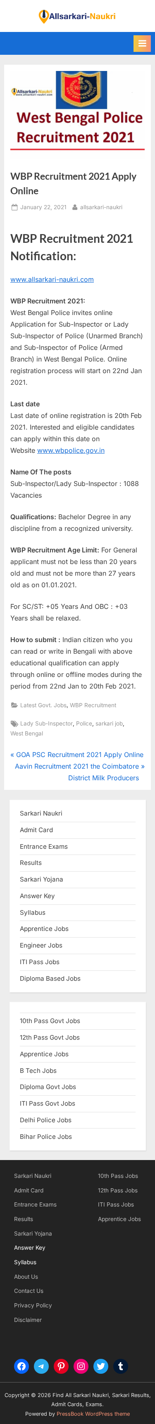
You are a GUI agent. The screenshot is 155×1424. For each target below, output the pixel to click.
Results (23, 1219)
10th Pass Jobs (118, 1175)
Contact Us (28, 1290)
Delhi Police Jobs (46, 1120)
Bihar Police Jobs (46, 1137)
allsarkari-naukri (101, 206)
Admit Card (28, 1190)
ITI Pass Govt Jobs (47, 1103)
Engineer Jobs (41, 945)
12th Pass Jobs (118, 1190)
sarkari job (109, 723)
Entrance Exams (35, 1204)
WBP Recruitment (93, 705)
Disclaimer (28, 1320)
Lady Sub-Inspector (46, 723)
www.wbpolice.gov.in (71, 450)
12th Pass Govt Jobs (50, 1037)
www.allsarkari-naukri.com (52, 279)
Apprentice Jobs (44, 929)
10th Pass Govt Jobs (50, 1021)
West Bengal (26, 733)
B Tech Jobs (38, 1071)
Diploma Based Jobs (50, 978)
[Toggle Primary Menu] (142, 43)
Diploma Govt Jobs (48, 1087)
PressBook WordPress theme (93, 1414)
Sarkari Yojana (33, 1233)
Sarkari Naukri (41, 813)
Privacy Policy (33, 1305)
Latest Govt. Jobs (43, 705)
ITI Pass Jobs (40, 962)
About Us (26, 1276)
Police (84, 723)
